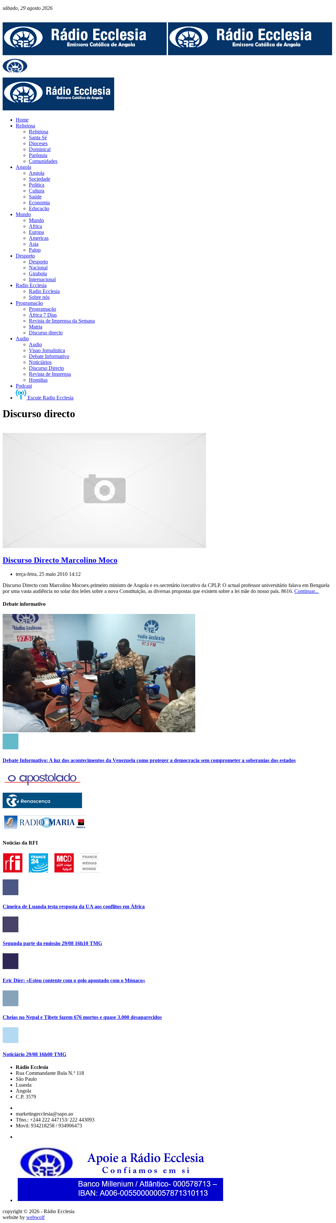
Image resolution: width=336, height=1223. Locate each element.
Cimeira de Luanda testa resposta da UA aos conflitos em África (74, 906)
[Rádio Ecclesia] (85, 53)
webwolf (35, 1217)
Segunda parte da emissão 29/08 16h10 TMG (52, 943)
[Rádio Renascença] (42, 806)
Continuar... (306, 591)
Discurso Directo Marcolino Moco (60, 560)
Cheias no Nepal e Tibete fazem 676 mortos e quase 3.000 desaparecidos (82, 1017)
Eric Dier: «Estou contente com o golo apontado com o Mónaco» (74, 980)
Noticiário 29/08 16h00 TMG (34, 1054)
